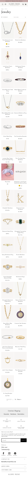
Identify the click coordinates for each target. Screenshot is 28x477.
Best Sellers (21, 414)
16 (15, 399)
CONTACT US (5, 459)
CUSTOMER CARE (6, 469)
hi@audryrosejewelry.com (8, 461)
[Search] (23, 4)
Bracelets (6, 414)
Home (2, 8)
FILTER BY (5, 17)
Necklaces (13, 414)
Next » (19, 399)
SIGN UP (23, 440)
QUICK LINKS (5, 466)
